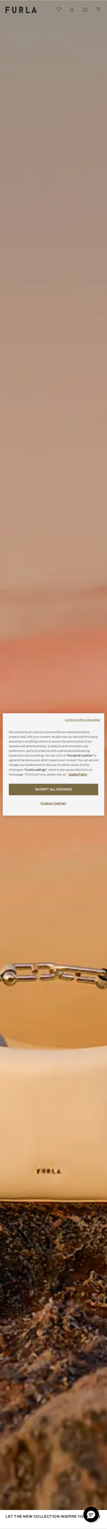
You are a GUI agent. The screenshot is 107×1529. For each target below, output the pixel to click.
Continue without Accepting (82, 719)
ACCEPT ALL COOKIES (53, 789)
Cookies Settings (53, 803)
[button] (91, 1514)
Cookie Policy (77, 774)
